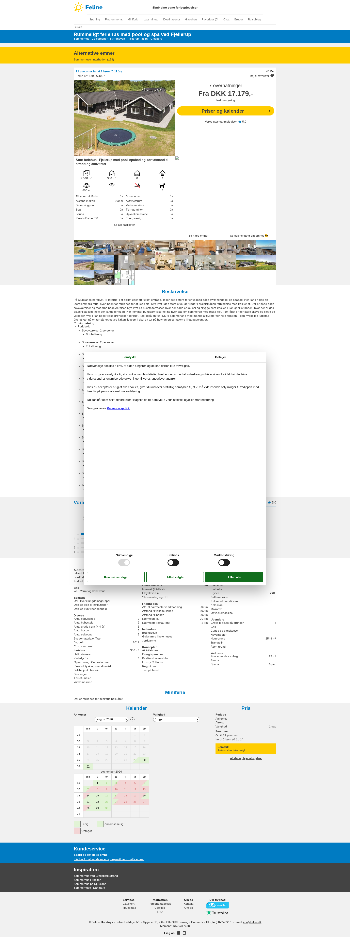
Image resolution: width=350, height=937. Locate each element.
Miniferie (133, 19)
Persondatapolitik (160, 903)
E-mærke (217, 905)
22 (97, 801)
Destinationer (171, 19)
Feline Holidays (175, 7)
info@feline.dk (252, 922)
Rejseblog (254, 19)
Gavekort (191, 19)
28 (88, 808)
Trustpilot (217, 912)
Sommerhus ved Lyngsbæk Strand (96, 875)
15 (97, 795)
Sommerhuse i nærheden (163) (94, 59)
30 (144, 760)
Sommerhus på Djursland (90, 883)
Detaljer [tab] (220, 357)
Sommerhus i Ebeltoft (87, 879)
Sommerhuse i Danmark (89, 887)
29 (97, 808)
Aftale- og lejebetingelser (246, 758)
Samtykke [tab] (129, 357)
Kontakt (188, 903)
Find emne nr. (114, 19)
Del (272, 71)
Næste (132, 719)
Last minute (150, 19)
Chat (226, 19)
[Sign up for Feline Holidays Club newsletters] (184, 933)
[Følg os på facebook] (178, 933)
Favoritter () (210, 19)
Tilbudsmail (128, 907)
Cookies (160, 907)
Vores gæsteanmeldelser (221, 121)
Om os (188, 907)
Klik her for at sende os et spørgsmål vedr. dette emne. (109, 859)
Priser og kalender (223, 111)
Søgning (94, 19)
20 (144, 795)
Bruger (238, 19)
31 (88, 766)
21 (88, 801)
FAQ (160, 911)
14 (88, 795)
